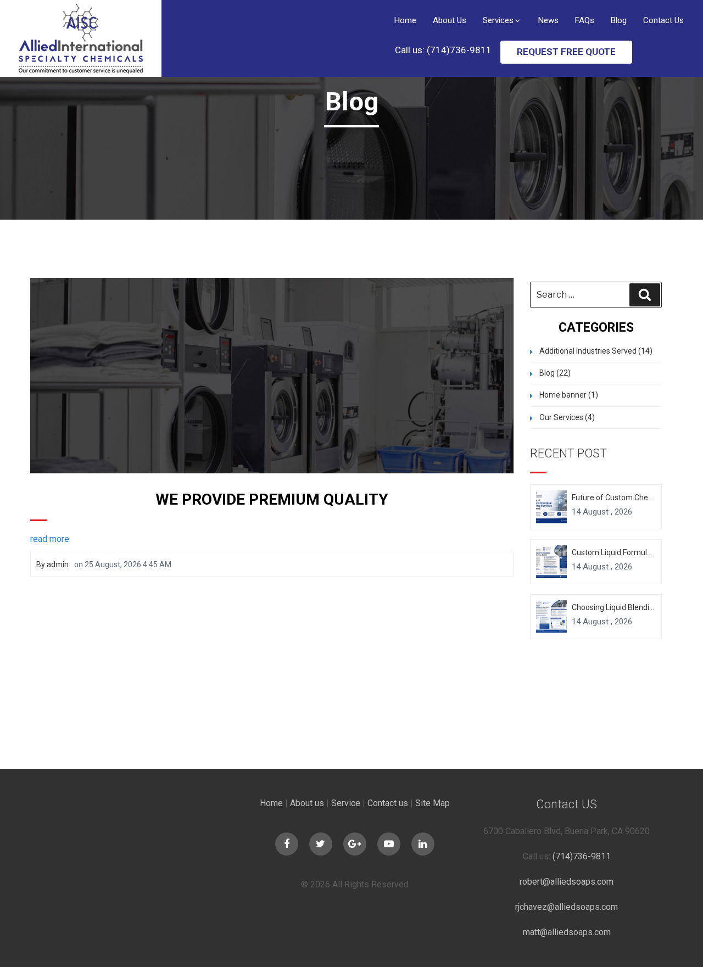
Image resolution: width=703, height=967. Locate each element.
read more (49, 539)
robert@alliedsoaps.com (566, 881)
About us (307, 803)
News (548, 20)
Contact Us (663, 20)
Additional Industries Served (588, 350)
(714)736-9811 (582, 856)
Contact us (387, 803)
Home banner (563, 394)
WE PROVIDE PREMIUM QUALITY (271, 499)
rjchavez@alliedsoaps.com (566, 907)
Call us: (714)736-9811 (443, 49)
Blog (619, 20)
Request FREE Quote (566, 51)
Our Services (561, 417)
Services (498, 20)
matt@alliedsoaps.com (567, 932)
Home (405, 20)
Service (345, 803)
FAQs (584, 20)
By (52, 564)
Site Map (432, 803)
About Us (449, 20)
